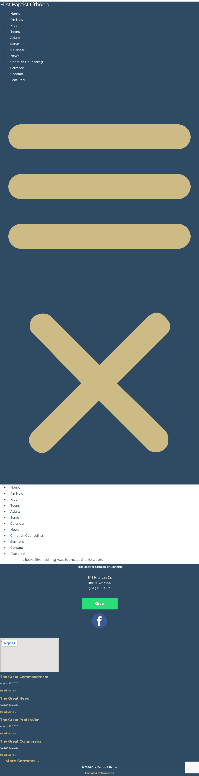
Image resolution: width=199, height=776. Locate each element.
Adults (15, 38)
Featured (17, 80)
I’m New (16, 20)
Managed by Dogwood (99, 773)
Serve (14, 44)
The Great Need (14, 698)
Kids (13, 26)
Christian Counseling (26, 62)
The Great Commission (21, 741)
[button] (99, 283)
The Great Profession (19, 720)
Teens (15, 32)
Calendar (17, 50)
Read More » (8, 690)
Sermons (17, 68)
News (14, 56)
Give (99, 603)
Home (15, 14)
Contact (16, 74)
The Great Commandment (24, 677)
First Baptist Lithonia (24, 4)
